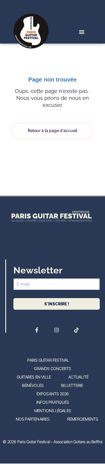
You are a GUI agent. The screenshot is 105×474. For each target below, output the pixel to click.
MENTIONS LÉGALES (52, 410)
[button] (81, 32)
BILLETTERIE (72, 385)
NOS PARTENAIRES (33, 419)
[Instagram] (56, 330)
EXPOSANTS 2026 (52, 393)
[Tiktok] (76, 330)
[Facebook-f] (36, 330)
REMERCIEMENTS (82, 419)
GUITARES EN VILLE (34, 376)
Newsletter (37, 270)
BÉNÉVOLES (32, 385)
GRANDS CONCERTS (52, 368)
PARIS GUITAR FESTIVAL (48, 360)
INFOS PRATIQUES (52, 402)
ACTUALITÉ (78, 376)
